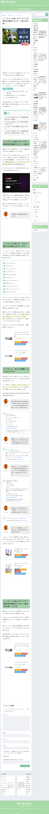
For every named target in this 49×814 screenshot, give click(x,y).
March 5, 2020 (22, 431)
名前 (4, 733)
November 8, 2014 (23, 520)
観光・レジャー (37, 220)
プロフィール (11, 808)
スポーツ (36, 204)
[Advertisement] (16, 58)
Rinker (20, 338)
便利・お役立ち (37, 209)
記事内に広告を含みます (25, 9)
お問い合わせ (25, 810)
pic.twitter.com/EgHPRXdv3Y (11, 497)
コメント (6, 714)
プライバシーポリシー (42, 808)
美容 (34, 190)
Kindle (17, 569)
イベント (36, 218)
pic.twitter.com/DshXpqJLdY (11, 428)
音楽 (35, 199)
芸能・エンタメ (37, 192)
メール (5, 739)
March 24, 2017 (20, 459)
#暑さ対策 (18, 495)
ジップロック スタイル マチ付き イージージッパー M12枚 (21, 334)
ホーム (13, 5)
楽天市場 (24, 342)
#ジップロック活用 (9, 449)
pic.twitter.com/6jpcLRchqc (17, 457)
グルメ (35, 214)
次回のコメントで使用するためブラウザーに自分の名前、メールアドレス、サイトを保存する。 (16, 752)
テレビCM (36, 195)
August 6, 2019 (18, 500)
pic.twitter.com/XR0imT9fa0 (20, 518)
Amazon (18, 342)
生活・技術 (36, 207)
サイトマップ (44, 5)
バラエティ (36, 197)
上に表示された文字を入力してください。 (13, 759)
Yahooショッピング (20, 344)
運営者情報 (5, 808)
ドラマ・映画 (37, 202)
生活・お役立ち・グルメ (34, 5)
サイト (4, 745)
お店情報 (36, 216)
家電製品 (36, 211)
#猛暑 (21, 495)
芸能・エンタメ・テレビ (22, 5)
